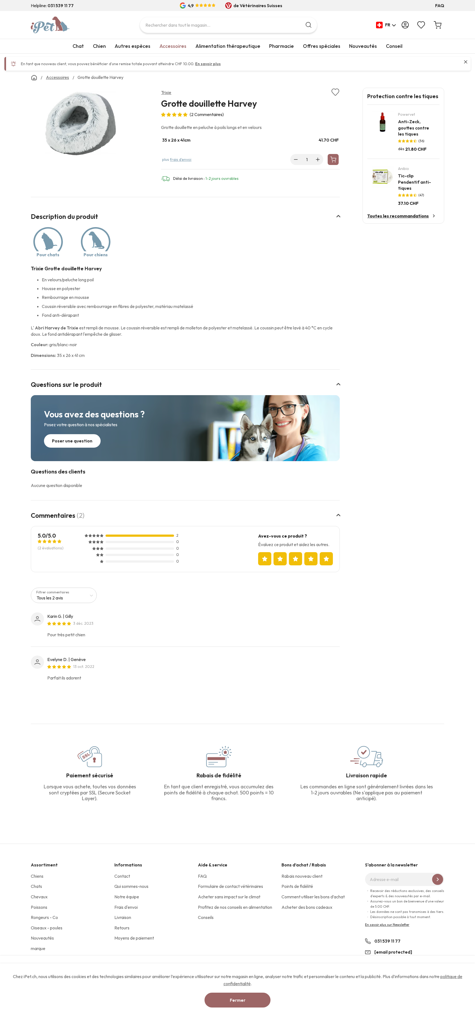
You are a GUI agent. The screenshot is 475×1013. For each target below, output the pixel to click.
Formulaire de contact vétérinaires (230, 886)
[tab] (185, 220)
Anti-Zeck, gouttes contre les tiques (413, 128)
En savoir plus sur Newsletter (387, 925)
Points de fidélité (297, 886)
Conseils (206, 917)
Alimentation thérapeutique (227, 46)
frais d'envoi (180, 159)
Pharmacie (281, 46)
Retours (121, 928)
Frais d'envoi (126, 907)
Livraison (122, 917)
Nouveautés (363, 46)
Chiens (37, 876)
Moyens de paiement (134, 938)
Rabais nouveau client (301, 876)
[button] (386, 25)
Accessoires (172, 46)
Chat (78, 46)
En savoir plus (208, 63)
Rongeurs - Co (44, 917)
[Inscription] (437, 879)
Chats (36, 886)
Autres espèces (132, 46)
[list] (80, 124)
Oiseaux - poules (46, 928)
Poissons (39, 907)
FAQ (439, 5)
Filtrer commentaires (52, 592)
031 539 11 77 (387, 941)
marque (38, 948)
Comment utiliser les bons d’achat (313, 896)
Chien (99, 46)
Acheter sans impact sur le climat (229, 896)
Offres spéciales (321, 46)
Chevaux (39, 896)
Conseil (394, 46)
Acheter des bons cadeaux (306, 907)
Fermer (237, 1000)
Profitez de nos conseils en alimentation (235, 907)
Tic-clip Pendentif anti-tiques (414, 182)
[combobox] (228, 25)
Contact (122, 876)
